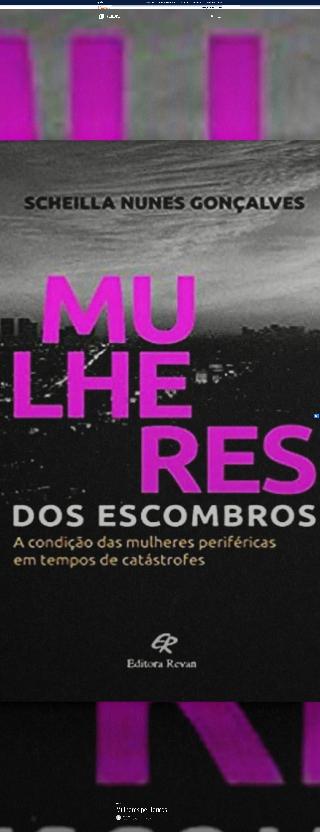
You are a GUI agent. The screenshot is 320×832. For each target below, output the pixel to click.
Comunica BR (149, 2)
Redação (126, 816)
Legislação (198, 2)
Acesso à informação (167, 2)
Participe (184, 2)
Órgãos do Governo (215, 2)
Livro (118, 803)
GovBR (101, 2)
